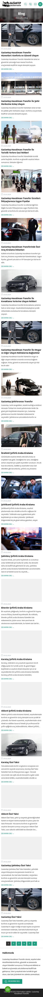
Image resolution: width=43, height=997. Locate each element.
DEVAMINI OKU (14, 981)
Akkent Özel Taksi (10, 814)
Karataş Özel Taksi (10, 762)
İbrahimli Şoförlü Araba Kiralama (17, 453)
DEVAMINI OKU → (7, 69)
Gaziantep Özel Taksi (11, 917)
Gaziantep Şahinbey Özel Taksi (16, 866)
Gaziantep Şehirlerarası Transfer (17, 402)
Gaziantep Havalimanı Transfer (26, 993)
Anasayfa (19, 18)
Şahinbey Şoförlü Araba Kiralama (17, 556)
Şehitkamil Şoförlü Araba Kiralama (18, 505)
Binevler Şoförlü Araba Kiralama (16, 608)
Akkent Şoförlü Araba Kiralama (16, 711)
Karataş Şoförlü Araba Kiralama (16, 659)
